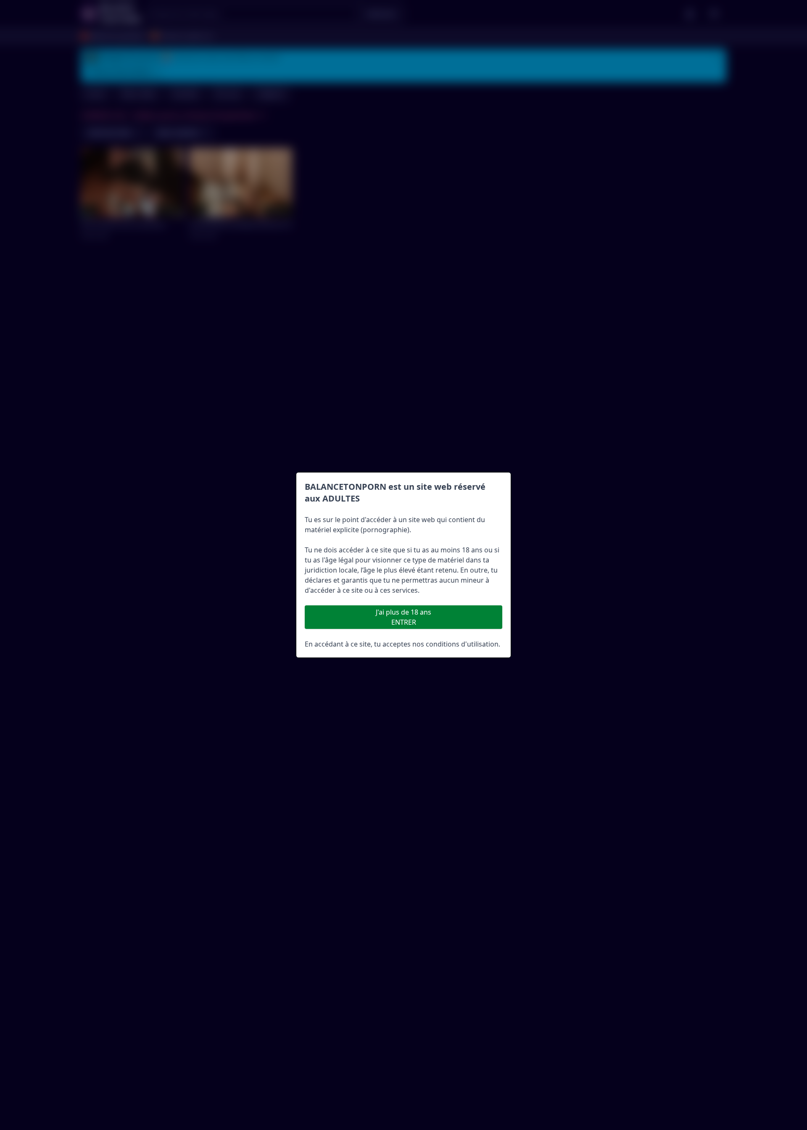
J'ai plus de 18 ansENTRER (403, 617)
